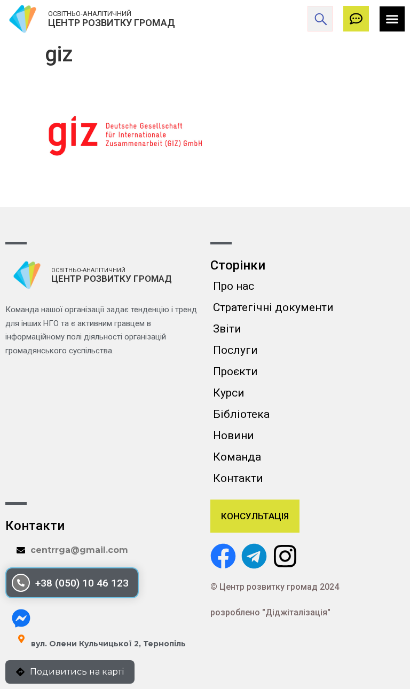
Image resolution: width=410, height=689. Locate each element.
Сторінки (237, 265)
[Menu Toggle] (392, 18)
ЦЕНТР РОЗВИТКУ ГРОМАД (111, 22)
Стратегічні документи (273, 307)
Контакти (238, 478)
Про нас (233, 286)
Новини (233, 435)
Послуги (235, 350)
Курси (229, 392)
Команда (237, 456)
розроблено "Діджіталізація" (270, 612)
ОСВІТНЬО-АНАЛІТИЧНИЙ (89, 14)
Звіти (227, 328)
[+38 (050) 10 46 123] (21, 583)
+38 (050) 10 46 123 (82, 583)
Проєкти (235, 371)
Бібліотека (241, 414)
